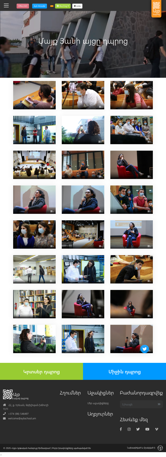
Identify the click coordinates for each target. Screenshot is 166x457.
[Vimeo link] (156, 429)
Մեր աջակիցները (98, 403)
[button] (63, 6)
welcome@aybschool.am (19, 418)
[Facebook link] (121, 429)
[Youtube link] (147, 429)
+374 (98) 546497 (16, 413)
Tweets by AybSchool (134, 350)
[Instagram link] (129, 429)
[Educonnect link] (51, 6)
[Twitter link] (138, 429)
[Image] (34, 95)
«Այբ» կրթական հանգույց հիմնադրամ (30, 448)
